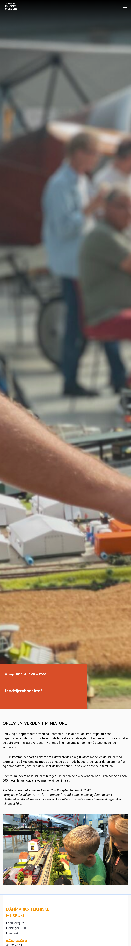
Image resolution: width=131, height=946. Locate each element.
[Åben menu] (125, 7)
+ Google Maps (16, 940)
